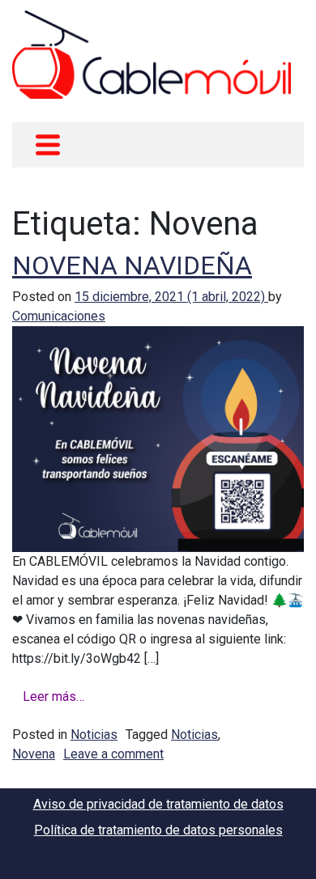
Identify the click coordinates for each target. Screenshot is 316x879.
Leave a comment (113, 754)
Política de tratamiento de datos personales (158, 830)
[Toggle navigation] (47, 145)
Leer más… (53, 696)
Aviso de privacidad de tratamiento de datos (158, 804)
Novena (33, 754)
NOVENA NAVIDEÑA (132, 265)
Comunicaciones (58, 316)
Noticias (93, 734)
